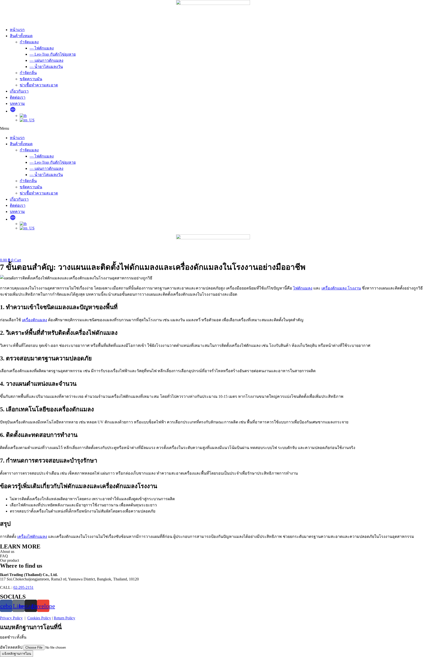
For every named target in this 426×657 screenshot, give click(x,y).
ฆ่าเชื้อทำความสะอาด (39, 85)
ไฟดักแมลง (302, 288)
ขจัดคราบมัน (31, 79)
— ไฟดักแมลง (42, 48)
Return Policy (64, 618)
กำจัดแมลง (29, 42)
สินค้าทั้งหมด (21, 36)
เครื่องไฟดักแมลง (32, 536)
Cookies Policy (39, 618)
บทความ (17, 103)
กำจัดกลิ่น (28, 73)
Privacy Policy (11, 618)
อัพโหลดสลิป (11, 647)
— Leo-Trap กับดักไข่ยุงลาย (53, 54)
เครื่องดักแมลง (34, 320)
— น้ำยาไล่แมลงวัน (46, 66)
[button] (213, 128)
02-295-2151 (23, 587)
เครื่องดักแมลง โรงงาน (341, 288)
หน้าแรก (17, 30)
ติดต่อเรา (17, 97)
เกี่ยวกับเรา (19, 91)
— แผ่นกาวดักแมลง (46, 60)
